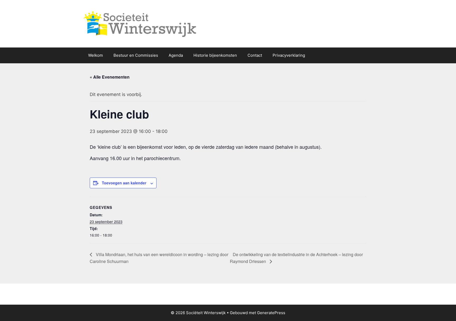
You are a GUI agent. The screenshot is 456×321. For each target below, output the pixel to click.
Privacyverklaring (289, 55)
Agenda (176, 55)
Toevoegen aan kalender (124, 182)
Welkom (95, 55)
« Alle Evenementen (110, 77)
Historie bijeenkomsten (215, 55)
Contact (255, 55)
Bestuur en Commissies (135, 55)
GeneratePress (271, 312)
